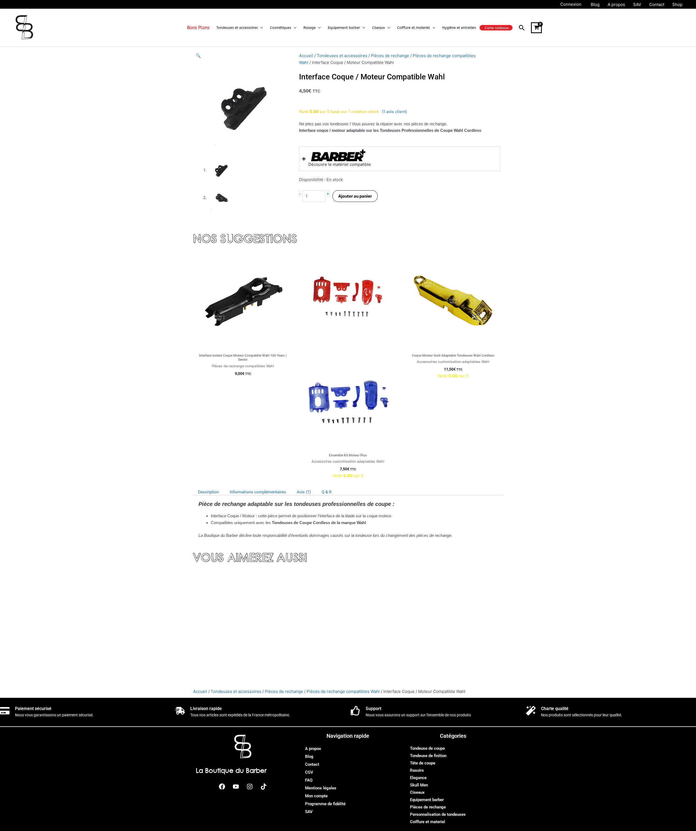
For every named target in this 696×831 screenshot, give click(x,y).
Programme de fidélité (325, 803)
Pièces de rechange (390, 55)
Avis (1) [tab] (304, 492)
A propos (313, 748)
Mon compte (316, 795)
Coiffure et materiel (427, 821)
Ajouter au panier (355, 196)
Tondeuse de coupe (427, 748)
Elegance (418, 777)
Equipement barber (427, 799)
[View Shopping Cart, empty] (536, 27)
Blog (309, 756)
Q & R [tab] (326, 492)
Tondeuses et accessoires (342, 55)
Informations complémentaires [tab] (258, 492)
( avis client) (394, 111)
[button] (260, 27)
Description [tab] (208, 492)
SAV (309, 811)
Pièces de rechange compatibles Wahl (343, 691)
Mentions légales (320, 788)
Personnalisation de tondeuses (438, 814)
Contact (312, 764)
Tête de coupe (422, 763)
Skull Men (419, 785)
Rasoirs (417, 770)
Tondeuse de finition (428, 755)
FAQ (308, 780)
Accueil (306, 55)
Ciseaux (417, 792)
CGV (309, 772)
